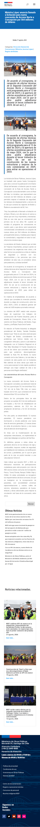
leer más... (10, 638)
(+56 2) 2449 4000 (10, 748)
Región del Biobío (11, 51)
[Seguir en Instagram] (19, 816)
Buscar (31, 504)
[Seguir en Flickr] (24, 816)
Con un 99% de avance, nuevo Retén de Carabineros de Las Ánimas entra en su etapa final (18, 550)
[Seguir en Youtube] (14, 816)
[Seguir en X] (9, 816)
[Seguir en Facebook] (4, 816)
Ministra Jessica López (24, 49)
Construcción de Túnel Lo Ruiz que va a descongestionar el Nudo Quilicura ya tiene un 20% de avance (19, 671)
